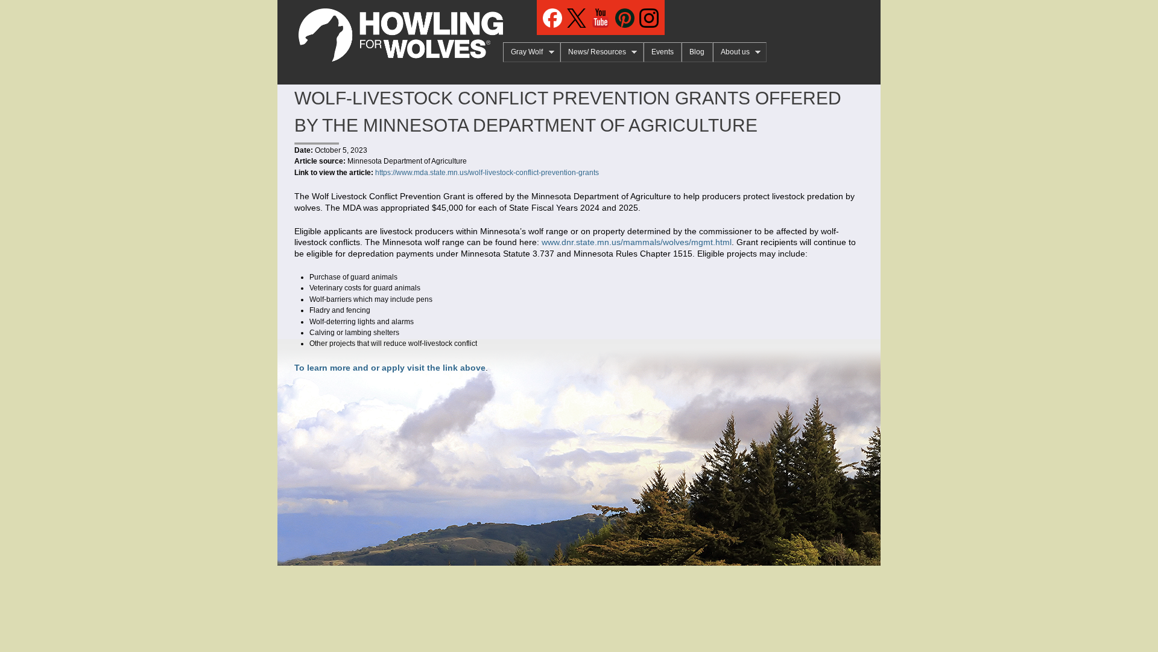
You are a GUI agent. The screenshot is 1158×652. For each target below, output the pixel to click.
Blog (696, 52)
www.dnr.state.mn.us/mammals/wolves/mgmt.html (637, 242)
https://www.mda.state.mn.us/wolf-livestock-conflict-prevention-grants (487, 172)
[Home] (390, 31)
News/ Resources (593, 52)
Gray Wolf (523, 52)
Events (662, 52)
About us (731, 52)
